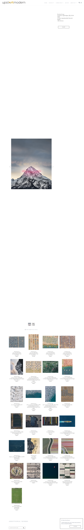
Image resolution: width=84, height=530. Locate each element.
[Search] (79, 2)
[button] (51, 2)
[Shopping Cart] (81, 2)
